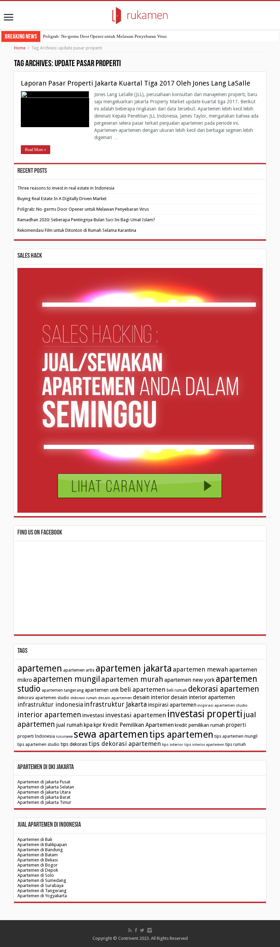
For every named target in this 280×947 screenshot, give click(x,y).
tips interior (172, 744)
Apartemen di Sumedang (41, 880)
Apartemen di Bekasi (37, 859)
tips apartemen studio (38, 744)
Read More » (35, 149)
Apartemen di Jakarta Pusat (43, 781)
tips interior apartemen (204, 744)
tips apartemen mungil (235, 736)
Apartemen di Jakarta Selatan (45, 787)
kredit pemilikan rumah (200, 725)
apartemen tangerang (63, 690)
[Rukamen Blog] (140, 14)
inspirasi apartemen (172, 705)
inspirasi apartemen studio (222, 705)
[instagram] (149, 930)
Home (20, 47)
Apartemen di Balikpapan (42, 844)
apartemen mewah (200, 669)
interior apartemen (49, 714)
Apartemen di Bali (34, 839)
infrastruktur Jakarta (115, 704)
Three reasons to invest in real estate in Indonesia (65, 188)
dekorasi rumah (83, 698)
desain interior (151, 697)
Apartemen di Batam (37, 854)
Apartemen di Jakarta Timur (44, 802)
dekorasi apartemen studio (43, 697)
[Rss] (129, 930)
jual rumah (69, 725)
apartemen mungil (66, 679)
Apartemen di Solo (35, 875)
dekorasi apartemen (223, 689)
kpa (88, 724)
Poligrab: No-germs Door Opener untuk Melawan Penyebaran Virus (105, 36)
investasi (93, 715)
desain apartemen (115, 697)
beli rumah (177, 690)
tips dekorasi (73, 744)
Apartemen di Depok (37, 870)
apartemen (39, 668)
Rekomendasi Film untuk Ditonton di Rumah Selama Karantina (76, 230)
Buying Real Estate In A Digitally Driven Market (62, 198)
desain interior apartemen (203, 697)
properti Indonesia (36, 736)
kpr (97, 725)
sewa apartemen (111, 734)
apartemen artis (79, 670)
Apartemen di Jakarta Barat (43, 797)
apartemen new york (189, 680)
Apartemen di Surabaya (40, 885)
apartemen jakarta (134, 668)
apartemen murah (132, 679)
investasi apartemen (135, 715)
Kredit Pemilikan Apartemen (138, 724)
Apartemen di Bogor (37, 865)
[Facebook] (136, 930)
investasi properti (204, 714)
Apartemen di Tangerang (42, 890)
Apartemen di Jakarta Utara (44, 792)
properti (236, 725)
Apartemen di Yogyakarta (42, 895)
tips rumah (235, 744)
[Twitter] (142, 930)
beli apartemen (143, 689)
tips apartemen (181, 734)
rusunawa (64, 736)
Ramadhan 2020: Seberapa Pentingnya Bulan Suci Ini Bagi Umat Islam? (86, 219)
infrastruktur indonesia (50, 704)
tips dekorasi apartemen (124, 743)
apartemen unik (102, 690)
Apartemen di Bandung (40, 849)
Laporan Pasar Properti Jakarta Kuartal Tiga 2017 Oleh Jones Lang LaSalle (135, 83)
